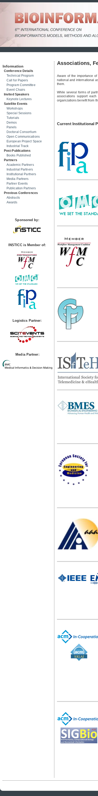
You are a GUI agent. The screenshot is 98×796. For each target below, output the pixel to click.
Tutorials (13, 118)
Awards (12, 202)
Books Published (19, 155)
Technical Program (20, 75)
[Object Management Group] (27, 283)
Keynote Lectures (19, 99)
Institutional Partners (21, 174)
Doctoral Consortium (21, 132)
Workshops (15, 108)
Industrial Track (18, 146)
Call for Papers (17, 80)
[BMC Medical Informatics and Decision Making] (27, 368)
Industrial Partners (20, 169)
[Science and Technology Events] (27, 342)
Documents (8, 59)
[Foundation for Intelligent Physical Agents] (27, 308)
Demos (12, 122)
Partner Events (17, 183)
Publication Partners (21, 188)
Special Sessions (19, 113)
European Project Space (24, 141)
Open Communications (23, 136)
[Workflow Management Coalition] (26, 268)
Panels (12, 127)
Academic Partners (20, 165)
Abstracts (13, 197)
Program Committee (21, 85)
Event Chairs (16, 90)
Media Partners (17, 179)
